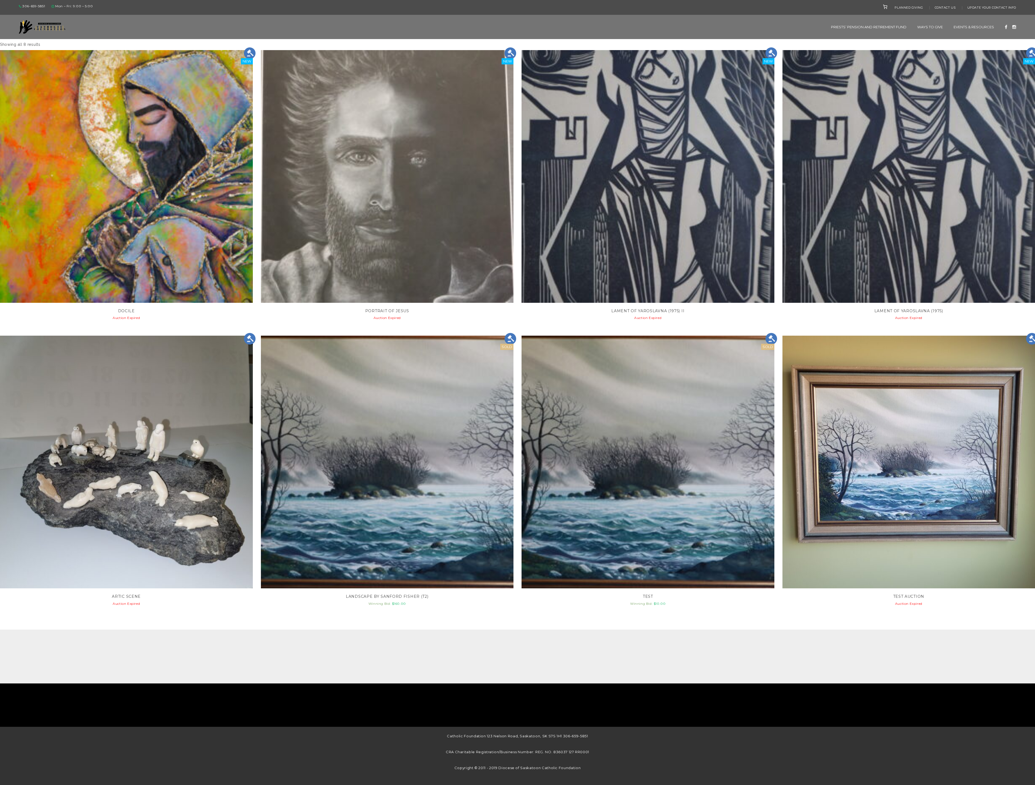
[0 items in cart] (885, 7)
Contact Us (945, 7)
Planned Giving (909, 7)
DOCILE (126, 310)
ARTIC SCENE (126, 596)
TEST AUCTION (908, 596)
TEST (648, 596)
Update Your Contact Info (991, 7)
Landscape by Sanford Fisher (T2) (387, 596)
